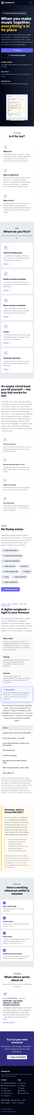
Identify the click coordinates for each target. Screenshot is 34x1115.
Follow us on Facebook (9, 1085)
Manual (22, 1088)
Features (22, 1085)
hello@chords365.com (9, 1083)
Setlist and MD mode (11, 571)
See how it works (18, 55)
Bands (24, 1100)
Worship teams (15, 1100)
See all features (11, 589)
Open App (23, 1083)
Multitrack (25, 566)
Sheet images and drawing (13, 556)
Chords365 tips (24, 1093)
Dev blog (22, 1090)
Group (7, 577)
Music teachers (5, 1103)
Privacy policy (7, 1090)
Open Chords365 (18, 1057)
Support (5, 1088)
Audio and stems (10, 566)
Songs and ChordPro (11, 550)
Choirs (14, 1103)
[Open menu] (30, 2)
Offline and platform (11, 582)
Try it (18, 50)
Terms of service (7, 1093)
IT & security (6, 1095)
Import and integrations (12, 561)
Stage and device (20, 577)
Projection (27, 571)
